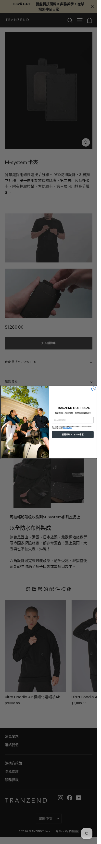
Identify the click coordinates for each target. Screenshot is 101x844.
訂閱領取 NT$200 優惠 (72, 435)
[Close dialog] (93, 389)
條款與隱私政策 (67, 428)
